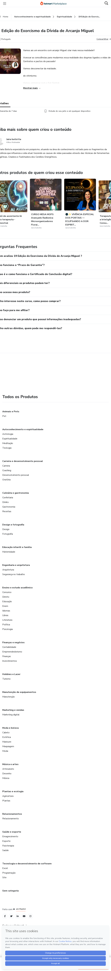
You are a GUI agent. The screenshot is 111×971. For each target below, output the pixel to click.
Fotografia (7, 534)
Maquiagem (8, 746)
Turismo (6, 678)
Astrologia (7, 434)
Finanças (6, 656)
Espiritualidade (9, 438)
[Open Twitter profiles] (11, 916)
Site (4, 877)
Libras (5, 615)
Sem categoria (10, 890)
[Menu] (4, 3)
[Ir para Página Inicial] (54, 3)
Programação (9, 872)
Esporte (6, 841)
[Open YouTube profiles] (24, 916)
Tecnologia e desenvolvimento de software (27, 863)
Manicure (6, 741)
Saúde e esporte (11, 831)
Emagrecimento (10, 836)
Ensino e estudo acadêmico (17, 587)
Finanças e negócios (13, 642)
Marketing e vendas (13, 710)
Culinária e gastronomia (15, 493)
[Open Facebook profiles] (5, 916)
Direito (5, 596)
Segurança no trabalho (13, 574)
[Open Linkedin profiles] (17, 916)
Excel (5, 868)
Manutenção (8, 696)
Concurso (6, 592)
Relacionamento (10, 818)
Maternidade (8, 551)
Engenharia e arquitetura (16, 565)
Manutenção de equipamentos (19, 692)
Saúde (5, 850)
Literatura (7, 620)
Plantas (6, 800)
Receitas (6, 511)
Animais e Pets (10, 411)
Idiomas (6, 610)
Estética (6, 737)
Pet (4, 416)
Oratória (6, 479)
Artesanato (8, 769)
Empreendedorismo (12, 651)
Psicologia (7, 629)
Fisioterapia (8, 845)
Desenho (6, 773)
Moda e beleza (10, 728)
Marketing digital (11, 714)
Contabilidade (9, 647)
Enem (5, 606)
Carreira (6, 465)
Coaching (6, 470)
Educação (7, 601)
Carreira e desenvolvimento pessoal (22, 461)
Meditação (7, 443)
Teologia (6, 447)
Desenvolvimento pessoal (15, 475)
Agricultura (7, 796)
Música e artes (10, 764)
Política (6, 624)
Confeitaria (7, 497)
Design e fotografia (13, 524)
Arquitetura (8, 569)
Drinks (5, 502)
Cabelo (6, 732)
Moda (5, 751)
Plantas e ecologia (12, 791)
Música (5, 778)
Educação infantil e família (17, 547)
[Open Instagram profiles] (30, 916)
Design (5, 529)
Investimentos (9, 661)
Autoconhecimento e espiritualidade (22, 429)
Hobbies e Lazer (11, 674)
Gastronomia (8, 506)
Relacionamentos (12, 814)
